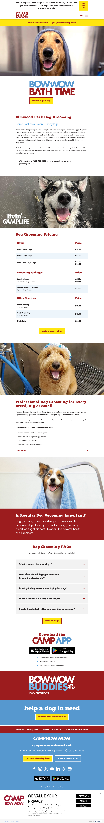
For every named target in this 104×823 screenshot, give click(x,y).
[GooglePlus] (70, 769)
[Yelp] (64, 769)
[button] (101, 793)
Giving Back (32, 729)
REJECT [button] (83, 805)
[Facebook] (34, 769)
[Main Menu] (86, 15)
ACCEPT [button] (83, 800)
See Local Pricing (41, 101)
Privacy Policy (6, 821)
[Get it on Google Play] (63, 650)
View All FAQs (52, 621)
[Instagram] (40, 769)
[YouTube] (52, 769)
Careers (45, 729)
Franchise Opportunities (77, 729)
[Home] (22, 15)
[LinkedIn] (58, 769)
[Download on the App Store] (39, 650)
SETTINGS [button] (84, 796)
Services (20, 729)
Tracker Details (14, 821)
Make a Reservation (38, 23)
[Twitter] (46, 769)
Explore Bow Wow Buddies (52, 717)
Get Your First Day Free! (64, 23)
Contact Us (57, 729)
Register (84, 6)
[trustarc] (98, 821)
